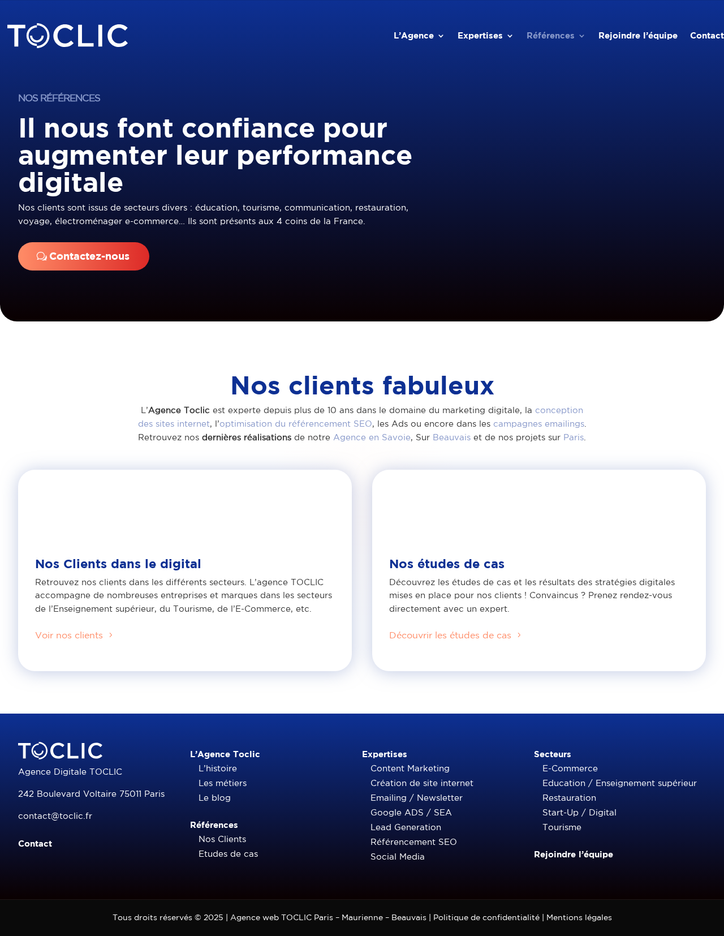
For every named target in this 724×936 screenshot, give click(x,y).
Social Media (397, 856)
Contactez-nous (89, 256)
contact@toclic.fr (55, 816)
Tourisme (561, 827)
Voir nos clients (69, 635)
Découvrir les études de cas (450, 635)
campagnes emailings (538, 423)
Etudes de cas (228, 853)
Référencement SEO (413, 842)
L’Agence (414, 35)
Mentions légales (579, 917)
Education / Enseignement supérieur (619, 783)
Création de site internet (421, 783)
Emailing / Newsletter (416, 797)
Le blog (215, 797)
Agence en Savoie (372, 437)
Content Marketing (410, 768)
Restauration (569, 797)
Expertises (480, 35)
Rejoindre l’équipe (638, 35)
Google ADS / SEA (411, 812)
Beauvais (452, 437)
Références (551, 35)
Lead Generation (405, 827)
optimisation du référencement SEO (295, 423)
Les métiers (223, 783)
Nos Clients (222, 839)
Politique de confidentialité (486, 917)
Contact (707, 35)
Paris (573, 437)
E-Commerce (570, 768)
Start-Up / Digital (579, 812)
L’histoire (218, 768)
